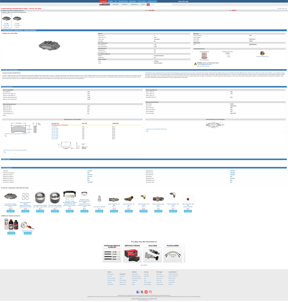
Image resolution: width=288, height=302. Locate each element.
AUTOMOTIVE (103, 1)
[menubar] (128, 4)
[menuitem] (115, 4)
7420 (88, 106)
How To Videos (159, 278)
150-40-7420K (54, 135)
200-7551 (89, 176)
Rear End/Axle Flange (136, 278)
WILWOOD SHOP (152, 1)
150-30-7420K (54, 132)
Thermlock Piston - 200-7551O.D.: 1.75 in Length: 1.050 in (55, 206)
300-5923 (232, 172)
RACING (111, 1)
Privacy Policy (110, 284)
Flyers (121, 278)
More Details (11, 211)
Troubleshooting (159, 284)
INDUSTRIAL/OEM (123, 1)
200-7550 (89, 174)
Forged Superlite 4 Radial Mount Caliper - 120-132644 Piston (11, 205)
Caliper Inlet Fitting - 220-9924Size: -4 (173, 205)
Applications (134, 4)
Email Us (170, 284)
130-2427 (89, 171)
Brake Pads (146, 276)
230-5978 (232, 171)
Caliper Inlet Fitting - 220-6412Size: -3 (129, 205)
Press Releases (123, 280)
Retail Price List (123, 282)
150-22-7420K (54, 129)
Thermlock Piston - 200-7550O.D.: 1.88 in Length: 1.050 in (40, 206)
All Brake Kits (134, 280)
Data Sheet (122, 276)
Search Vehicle (135, 274)
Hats (145, 278)
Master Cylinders (147, 282)
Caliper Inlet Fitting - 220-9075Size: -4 (158, 205)
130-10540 (90, 182)
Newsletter (109, 282)
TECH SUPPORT (142, 1)
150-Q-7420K (54, 138)
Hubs (145, 280)
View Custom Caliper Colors (262, 56)
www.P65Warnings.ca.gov (204, 64)
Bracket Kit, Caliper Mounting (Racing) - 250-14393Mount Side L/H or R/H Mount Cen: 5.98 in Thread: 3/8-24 (84, 203)
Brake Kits (115, 4)
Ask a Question (172, 282)
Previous (100, 253)
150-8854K (54, 126)
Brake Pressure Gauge (27, 230)
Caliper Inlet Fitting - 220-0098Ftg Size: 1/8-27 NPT (188, 205)
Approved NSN (123, 284)
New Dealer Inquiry (111, 280)
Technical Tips (159, 282)
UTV (116, 1)
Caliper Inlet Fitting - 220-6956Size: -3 (114, 205)
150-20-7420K (54, 128)
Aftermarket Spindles (136, 276)
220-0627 (232, 178)
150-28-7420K (54, 131)
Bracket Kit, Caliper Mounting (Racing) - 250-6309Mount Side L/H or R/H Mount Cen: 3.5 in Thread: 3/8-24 (69, 204)
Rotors (133, 284)
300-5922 (232, 174)
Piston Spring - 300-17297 (99, 206)
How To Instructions (160, 276)
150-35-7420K (54, 134)
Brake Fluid (11, 230)
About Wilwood (110, 274)
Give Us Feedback (111, 278)
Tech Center (158, 280)
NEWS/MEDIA (132, 1)
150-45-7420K (54, 137)
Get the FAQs (159, 274)
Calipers (133, 282)
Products (124, 4)
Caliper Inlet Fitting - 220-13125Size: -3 (143, 205)
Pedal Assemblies (147, 284)
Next (187, 253)
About (143, 4)
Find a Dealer (171, 280)
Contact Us (109, 276)
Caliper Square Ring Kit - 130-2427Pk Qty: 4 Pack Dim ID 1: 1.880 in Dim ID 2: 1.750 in (25, 204)
